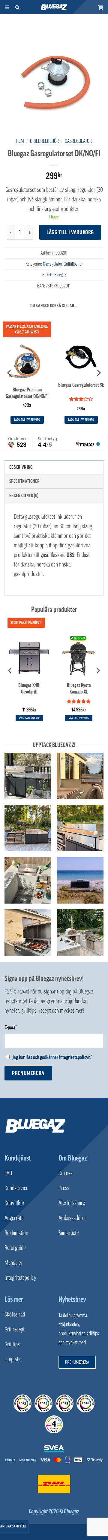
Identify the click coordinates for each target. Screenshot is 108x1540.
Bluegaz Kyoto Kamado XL (79, 688)
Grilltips (12, 1344)
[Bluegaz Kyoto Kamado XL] (78, 655)
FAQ (8, 1173)
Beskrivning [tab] (21, 467)
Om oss (65, 1173)
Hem (20, 141)
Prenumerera (28, 1073)
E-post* (10, 1027)
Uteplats (12, 1359)
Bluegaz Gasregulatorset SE (81, 385)
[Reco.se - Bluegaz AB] (23, 1403)
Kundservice (16, 1188)
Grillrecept (14, 1329)
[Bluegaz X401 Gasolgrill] (29, 655)
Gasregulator (78, 141)
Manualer (13, 1262)
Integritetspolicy (20, 1277)
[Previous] (9, 373)
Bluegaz (60, 274)
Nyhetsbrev (72, 1299)
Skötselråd (14, 1314)
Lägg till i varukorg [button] (27, 419)
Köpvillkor (14, 1203)
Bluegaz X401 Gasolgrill (29, 688)
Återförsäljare (71, 1203)
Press (63, 1188)
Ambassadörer (72, 1218)
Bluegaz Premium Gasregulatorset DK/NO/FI (27, 393)
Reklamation (16, 1233)
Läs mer (13, 1299)
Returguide (15, 1247)
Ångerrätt (13, 1218)
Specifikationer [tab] (24, 481)
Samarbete (68, 1233)
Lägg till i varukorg (70, 232)
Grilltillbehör (44, 141)
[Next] (98, 373)
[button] (101, 7)
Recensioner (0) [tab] (24, 495)
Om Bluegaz (72, 1158)
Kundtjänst (17, 1158)
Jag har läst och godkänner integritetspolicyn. (52, 1057)
